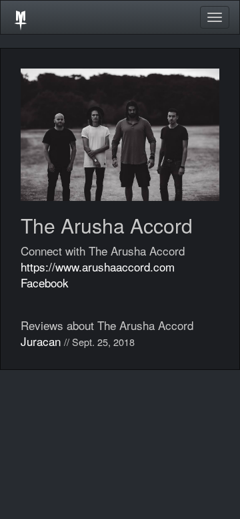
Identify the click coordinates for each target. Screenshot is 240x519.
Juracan (41, 341)
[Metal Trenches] (21, 17)
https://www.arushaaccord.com (98, 266)
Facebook (45, 282)
